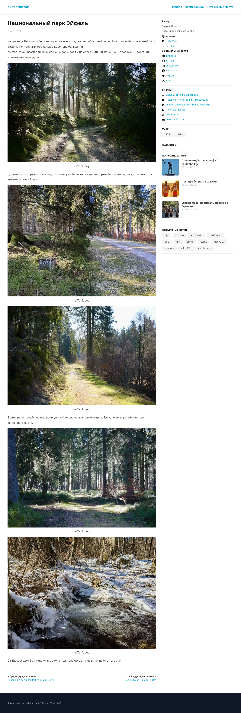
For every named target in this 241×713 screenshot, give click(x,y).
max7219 (219, 241)
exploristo (196, 235)
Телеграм (171, 41)
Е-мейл (170, 45)
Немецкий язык (176, 119)
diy (166, 235)
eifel (167, 134)
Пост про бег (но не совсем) (199, 181)
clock (204, 241)
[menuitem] (176, 7)
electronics (204, 248)
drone (190, 241)
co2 (167, 241)
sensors (169, 248)
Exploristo (172, 114)
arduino (179, 235)
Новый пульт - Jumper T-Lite (140, 680)
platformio (215, 235)
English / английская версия (182, 94)
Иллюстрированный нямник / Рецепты (188, 104)
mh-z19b (186, 248)
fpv (178, 241)
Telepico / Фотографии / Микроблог (187, 99)
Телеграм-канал (175, 109)
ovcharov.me (18, 7)
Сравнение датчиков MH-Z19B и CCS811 (31, 680)
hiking (180, 134)
